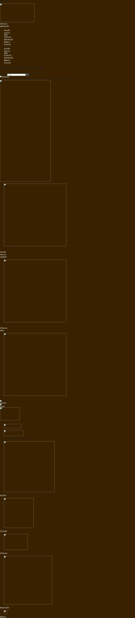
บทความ (7, 33)
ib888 (2, 2)
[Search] (27, 75)
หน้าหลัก (7, 30)
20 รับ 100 (7, 44)
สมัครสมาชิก (8, 39)
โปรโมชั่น (3, 531)
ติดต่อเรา (7, 42)
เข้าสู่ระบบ (7, 37)
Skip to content (4, 1)
